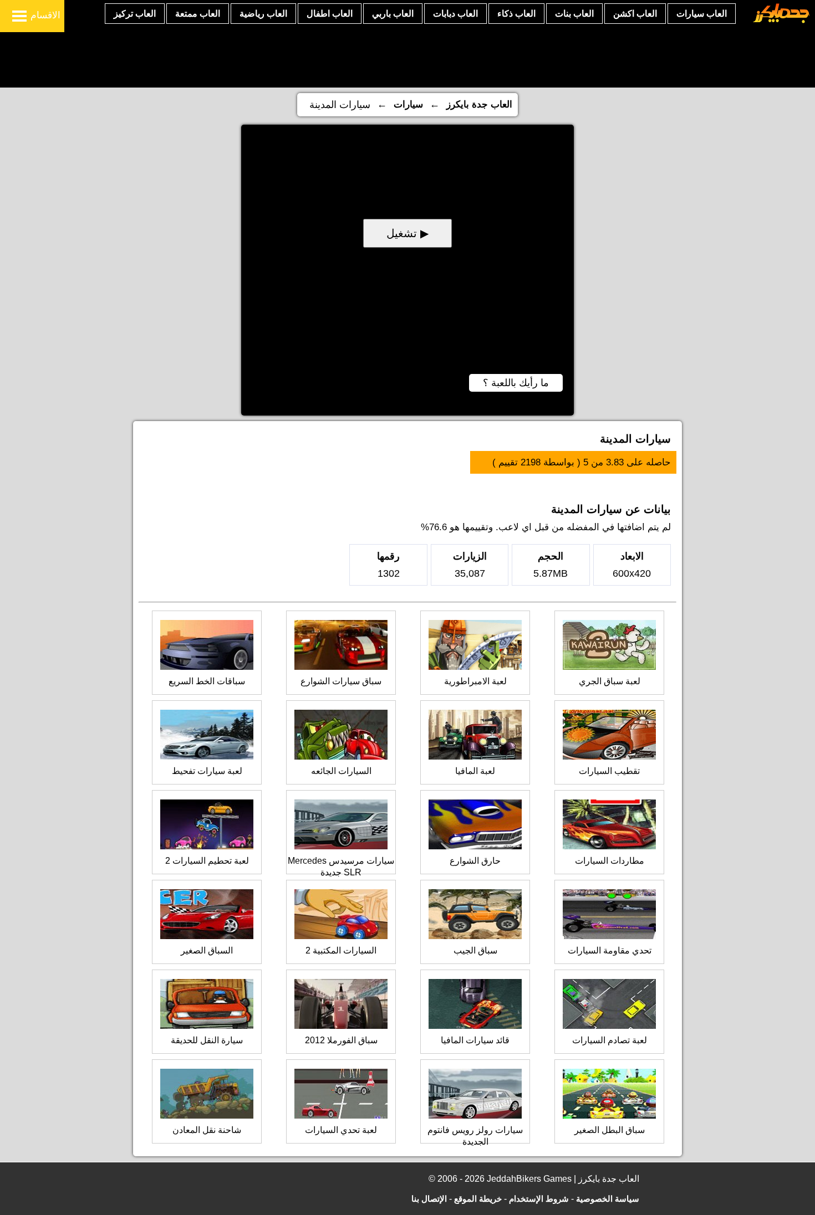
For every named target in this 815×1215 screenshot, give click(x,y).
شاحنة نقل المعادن (206, 1130)
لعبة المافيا (475, 771)
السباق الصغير (207, 950)
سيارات (408, 104)
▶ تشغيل (407, 233)
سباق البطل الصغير (609, 1130)
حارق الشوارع (475, 860)
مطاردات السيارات (609, 860)
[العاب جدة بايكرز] (781, 21)
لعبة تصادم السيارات (609, 1040)
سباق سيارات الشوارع (340, 681)
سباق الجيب (475, 950)
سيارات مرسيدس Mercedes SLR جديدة (341, 866)
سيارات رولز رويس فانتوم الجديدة (475, 1135)
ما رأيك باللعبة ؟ (516, 382)
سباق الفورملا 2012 (341, 1040)
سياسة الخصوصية (607, 1198)
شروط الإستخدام (539, 1198)
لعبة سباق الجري (609, 681)
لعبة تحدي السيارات (341, 1130)
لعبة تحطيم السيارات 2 (207, 860)
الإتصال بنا (429, 1198)
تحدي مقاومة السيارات (609, 950)
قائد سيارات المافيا (475, 1040)
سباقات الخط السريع (207, 681)
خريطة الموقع (478, 1198)
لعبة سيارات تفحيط (207, 771)
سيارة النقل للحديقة (207, 1040)
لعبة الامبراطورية (475, 681)
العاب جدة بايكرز (479, 104)
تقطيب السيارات (609, 771)
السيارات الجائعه (341, 771)
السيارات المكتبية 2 (340, 950)
